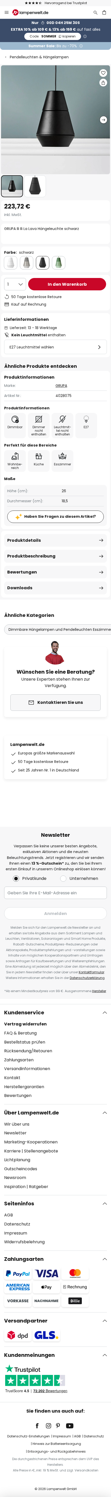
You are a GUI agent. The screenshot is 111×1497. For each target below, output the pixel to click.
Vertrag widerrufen (25, 1024)
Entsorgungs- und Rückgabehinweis (57, 1451)
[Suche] (95, 12)
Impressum (15, 1233)
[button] (12, 186)
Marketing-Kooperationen (31, 1142)
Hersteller (99, 991)
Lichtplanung (17, 1160)
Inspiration (15, 1187)
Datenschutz (17, 1224)
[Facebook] (40, 1425)
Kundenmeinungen (29, 1355)
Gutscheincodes (20, 1169)
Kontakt (12, 1078)
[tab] (55, 1054)
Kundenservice (24, 1012)
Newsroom (15, 1178)
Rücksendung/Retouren (28, 1051)
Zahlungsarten (19, 1060)
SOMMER (53, 36)
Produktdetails (24, 540)
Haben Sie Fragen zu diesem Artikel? (60, 516)
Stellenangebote (41, 1151)
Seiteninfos (19, 1203)
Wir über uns (16, 1124)
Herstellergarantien (24, 1087)
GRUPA (61, 385)
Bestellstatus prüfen (24, 1042)
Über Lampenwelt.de (31, 1112)
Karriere (12, 1151)
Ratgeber (38, 1187)
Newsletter (15, 1133)
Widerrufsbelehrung (24, 1242)
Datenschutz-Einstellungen (28, 1436)
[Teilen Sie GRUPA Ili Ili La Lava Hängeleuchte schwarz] (103, 82)
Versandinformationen (27, 1069)
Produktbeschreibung (31, 556)
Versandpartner (25, 1320)
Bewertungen (22, 572)
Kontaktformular (91, 972)
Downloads (19, 588)
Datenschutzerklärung (87, 978)
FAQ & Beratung (20, 1033)
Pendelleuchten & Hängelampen (39, 57)
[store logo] (33, 12)
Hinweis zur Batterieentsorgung (57, 1444)
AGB (8, 1215)
